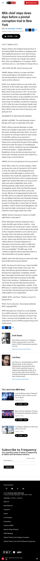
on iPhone (13, 498)
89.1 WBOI (29, 494)
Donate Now (32, 3)
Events (6, 513)
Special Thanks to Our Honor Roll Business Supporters (19, 541)
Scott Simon (11, 29)
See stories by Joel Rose (20, 379)
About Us (6, 501)
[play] (3, 559)
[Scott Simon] (6, 338)
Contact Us (7, 509)
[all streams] (37, 558)
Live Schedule (8, 517)
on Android (19, 498)
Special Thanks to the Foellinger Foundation (16, 537)
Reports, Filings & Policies (11, 529)
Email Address (8, 460)
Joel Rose (19, 29)
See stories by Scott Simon (21, 349)
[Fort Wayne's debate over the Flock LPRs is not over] (8, 430)
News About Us (8, 505)
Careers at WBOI (8, 525)
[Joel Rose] (6, 360)
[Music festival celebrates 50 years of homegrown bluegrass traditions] (8, 414)
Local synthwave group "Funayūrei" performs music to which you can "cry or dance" (26, 395)
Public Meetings (8, 533)
